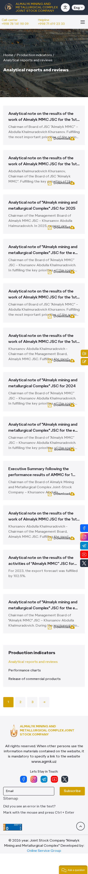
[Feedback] (84, 361)
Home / (9, 55)
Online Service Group (44, 851)
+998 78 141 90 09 (15, 23)
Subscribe (72, 791)
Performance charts (24, 670)
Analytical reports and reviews (28, 60)
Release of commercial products (34, 679)
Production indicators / (35, 55)
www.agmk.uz (44, 762)
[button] (73, 869)
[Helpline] (84, 353)
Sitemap (10, 799)
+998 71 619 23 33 (51, 23)
